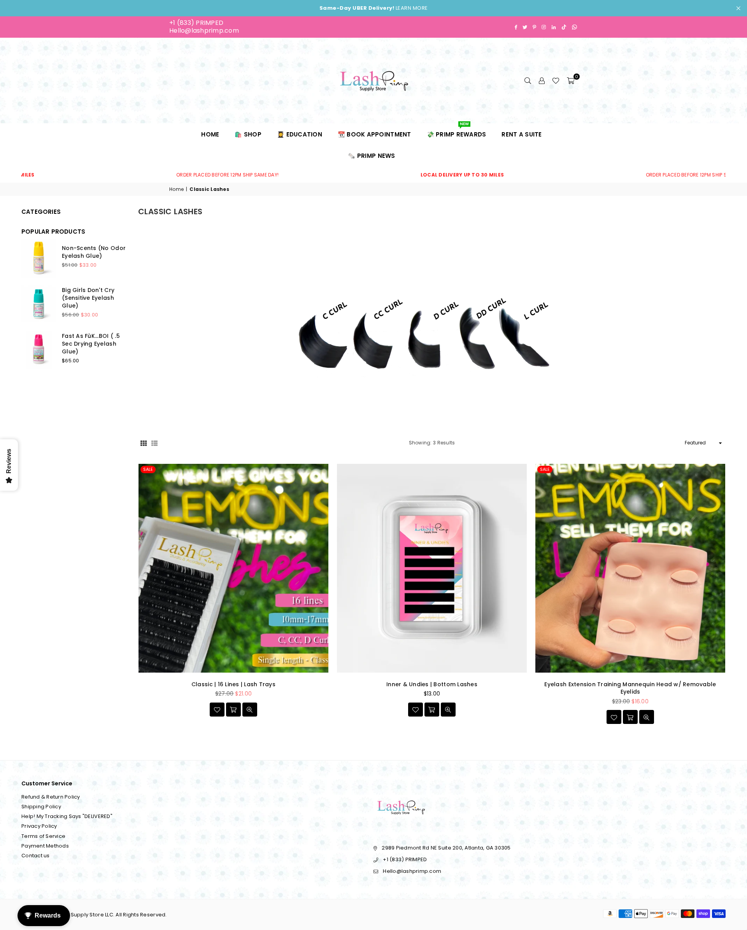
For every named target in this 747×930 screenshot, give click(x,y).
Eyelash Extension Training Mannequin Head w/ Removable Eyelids (630, 688)
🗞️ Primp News (371, 156)
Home (210, 134)
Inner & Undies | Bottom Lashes (431, 684)
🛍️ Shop (248, 134)
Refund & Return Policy (50, 797)
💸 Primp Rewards (456, 131)
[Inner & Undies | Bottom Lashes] (432, 568)
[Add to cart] (630, 717)
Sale (148, 469)
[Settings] (542, 80)
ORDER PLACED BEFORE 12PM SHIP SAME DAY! (160, 175)
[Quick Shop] (233, 710)
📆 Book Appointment (374, 134)
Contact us (35, 855)
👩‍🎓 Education (299, 134)
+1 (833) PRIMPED (196, 22)
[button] (570, 80)
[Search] (528, 80)
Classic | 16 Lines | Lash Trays (233, 684)
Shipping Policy (41, 806)
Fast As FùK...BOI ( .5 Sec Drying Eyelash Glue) (91, 343)
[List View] (154, 443)
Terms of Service (43, 836)
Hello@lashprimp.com (204, 30)
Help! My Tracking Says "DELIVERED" (66, 816)
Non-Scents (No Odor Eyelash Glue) (94, 252)
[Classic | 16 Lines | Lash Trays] (233, 568)
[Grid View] (143, 443)
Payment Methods (45, 846)
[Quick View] (249, 710)
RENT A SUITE (522, 134)
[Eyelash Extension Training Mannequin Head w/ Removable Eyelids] (630, 568)
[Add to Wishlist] (217, 710)
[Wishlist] (556, 80)
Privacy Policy (39, 826)
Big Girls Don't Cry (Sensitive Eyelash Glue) (88, 297)
